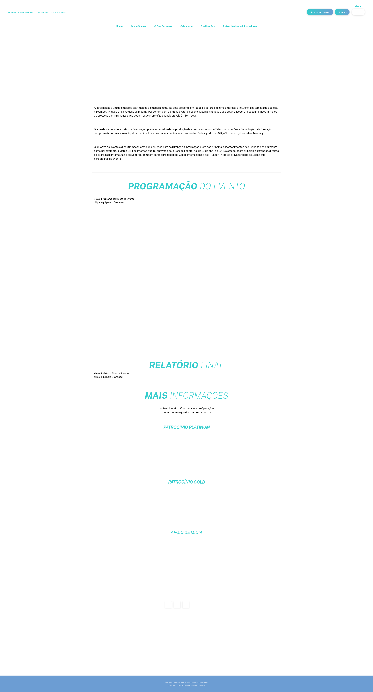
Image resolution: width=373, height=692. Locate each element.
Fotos (224, 78)
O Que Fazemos (163, 26)
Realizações (208, 26)
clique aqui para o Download (109, 202)
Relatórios (206, 78)
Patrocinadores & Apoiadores (240, 26)
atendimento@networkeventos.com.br (189, 629)
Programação (183, 78)
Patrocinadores (158, 78)
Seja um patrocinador (320, 12)
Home (119, 26)
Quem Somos (138, 26)
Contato (343, 12)
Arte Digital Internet (189, 685)
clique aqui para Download (108, 377)
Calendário (186, 26)
